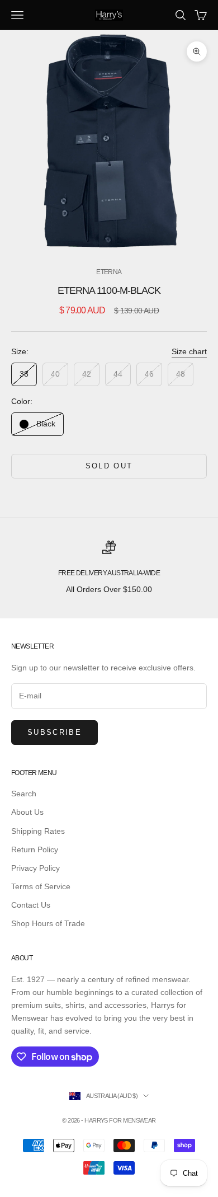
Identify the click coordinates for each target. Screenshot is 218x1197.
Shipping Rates (38, 831)
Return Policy (34, 849)
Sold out (109, 466)
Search (23, 793)
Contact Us (30, 904)
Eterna (108, 272)
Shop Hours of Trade (48, 923)
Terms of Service (40, 886)
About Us (27, 812)
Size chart (189, 351)
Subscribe (54, 732)
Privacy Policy (35, 867)
